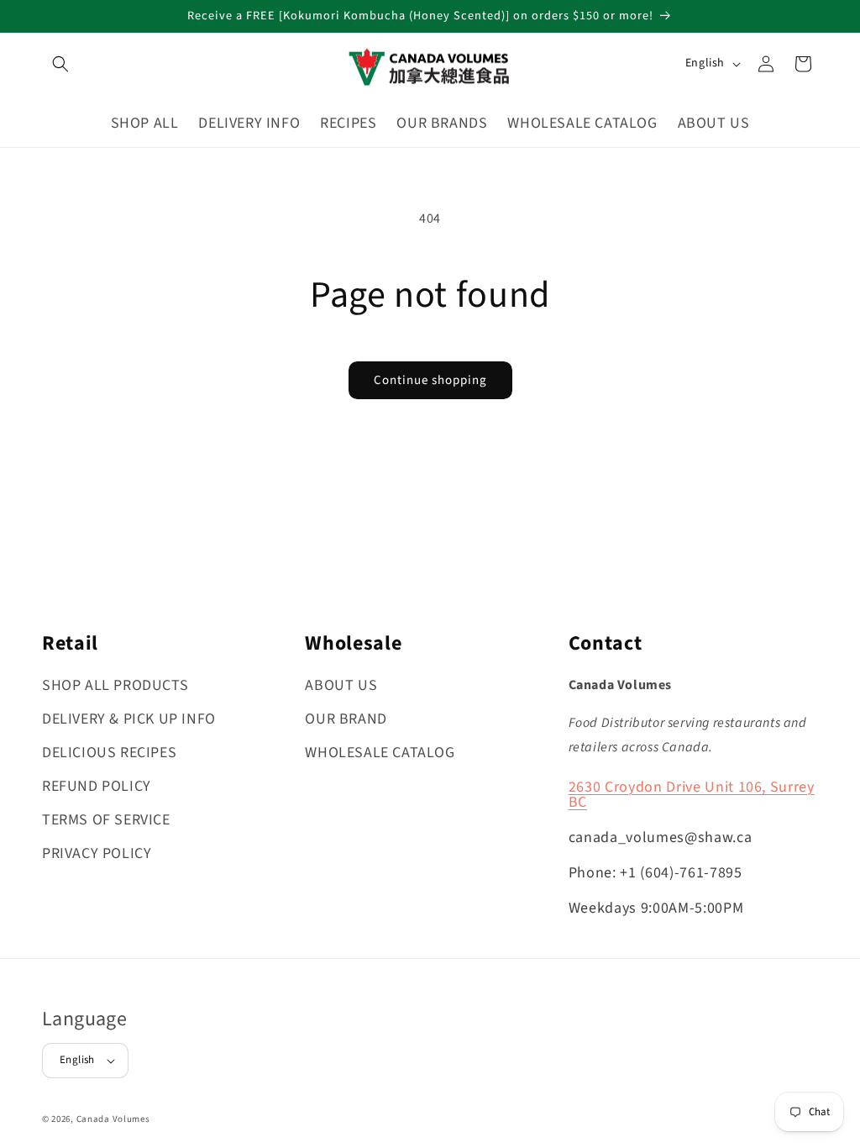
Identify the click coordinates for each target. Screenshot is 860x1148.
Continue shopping (430, 380)
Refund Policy (96, 786)
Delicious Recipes (109, 752)
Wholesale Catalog (379, 752)
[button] (60, 63)
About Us (341, 685)
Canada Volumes (113, 1119)
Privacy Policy (96, 853)
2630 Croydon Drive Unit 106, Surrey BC (692, 795)
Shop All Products (115, 685)
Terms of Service (106, 819)
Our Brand (345, 718)
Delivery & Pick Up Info (129, 718)
